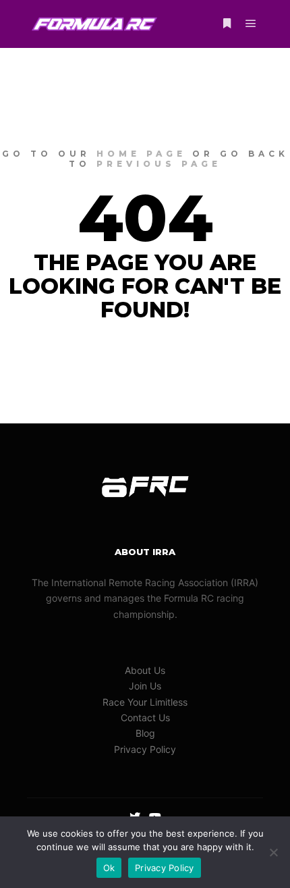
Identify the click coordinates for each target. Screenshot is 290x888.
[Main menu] (251, 23)
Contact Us (145, 717)
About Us (145, 670)
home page (141, 154)
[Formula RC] (94, 24)
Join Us (145, 685)
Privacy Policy (145, 749)
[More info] (226, 23)
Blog (145, 733)
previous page (158, 164)
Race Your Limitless (145, 702)
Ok (109, 867)
